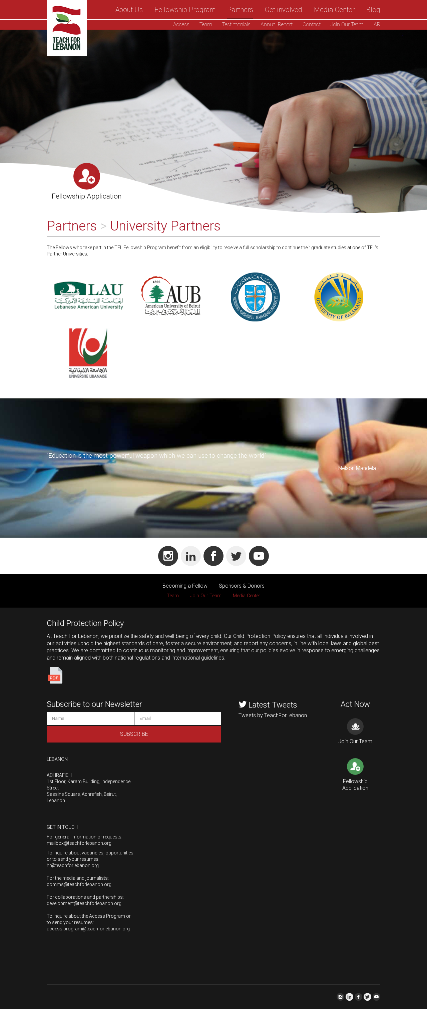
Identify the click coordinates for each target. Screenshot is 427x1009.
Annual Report (277, 24)
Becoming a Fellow (184, 586)
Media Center (334, 10)
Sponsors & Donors (242, 586)
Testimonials (236, 24)
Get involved (283, 10)
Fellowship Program (185, 10)
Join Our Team (347, 24)
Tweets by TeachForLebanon (273, 715)
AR (377, 24)
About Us (129, 10)
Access (181, 24)
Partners (240, 10)
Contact (312, 24)
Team (205, 24)
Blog (373, 10)
